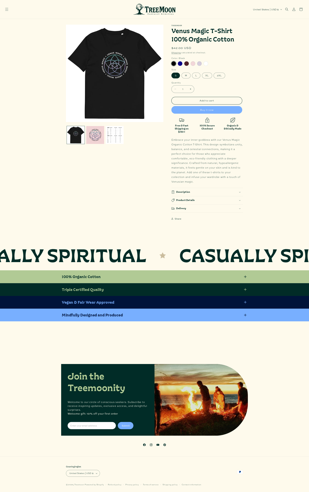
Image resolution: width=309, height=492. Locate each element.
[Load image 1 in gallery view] (76, 135)
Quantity (176, 82)
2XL (219, 75)
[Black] (173, 63)
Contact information (191, 484)
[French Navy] (180, 63)
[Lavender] (199, 63)
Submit (126, 425)
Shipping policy (170, 484)
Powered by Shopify (94, 484)
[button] (6, 9)
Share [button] (178, 218)
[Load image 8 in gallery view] (115, 135)
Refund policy (114, 484)
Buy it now (207, 110)
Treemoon (79, 484)
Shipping (176, 52)
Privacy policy (132, 484)
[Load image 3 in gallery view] (95, 135)
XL (207, 75)
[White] (206, 63)
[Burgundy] (186, 63)
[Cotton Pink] (193, 63)
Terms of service (151, 484)
